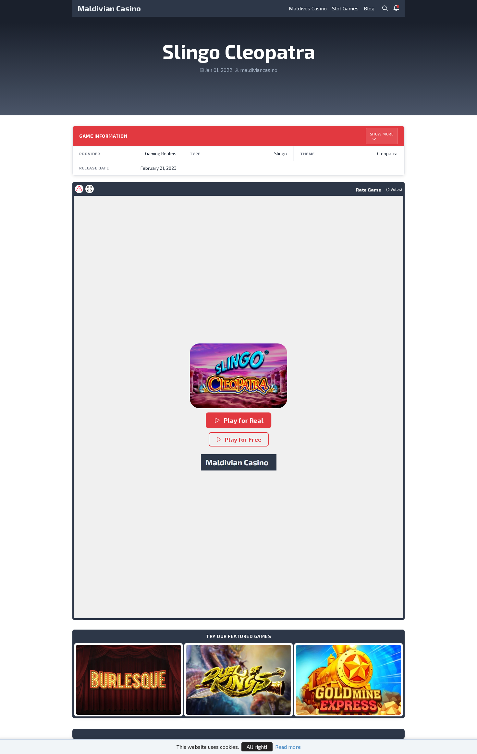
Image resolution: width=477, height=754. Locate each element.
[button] (238, 375)
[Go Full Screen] (89, 189)
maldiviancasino (258, 70)
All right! (257, 747)
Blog (369, 8)
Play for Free (243, 439)
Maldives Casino (308, 8)
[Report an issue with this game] (79, 189)
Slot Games (345, 8)
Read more (288, 747)
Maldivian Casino (109, 8)
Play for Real (243, 420)
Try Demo (128, 680)
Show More (382, 134)
